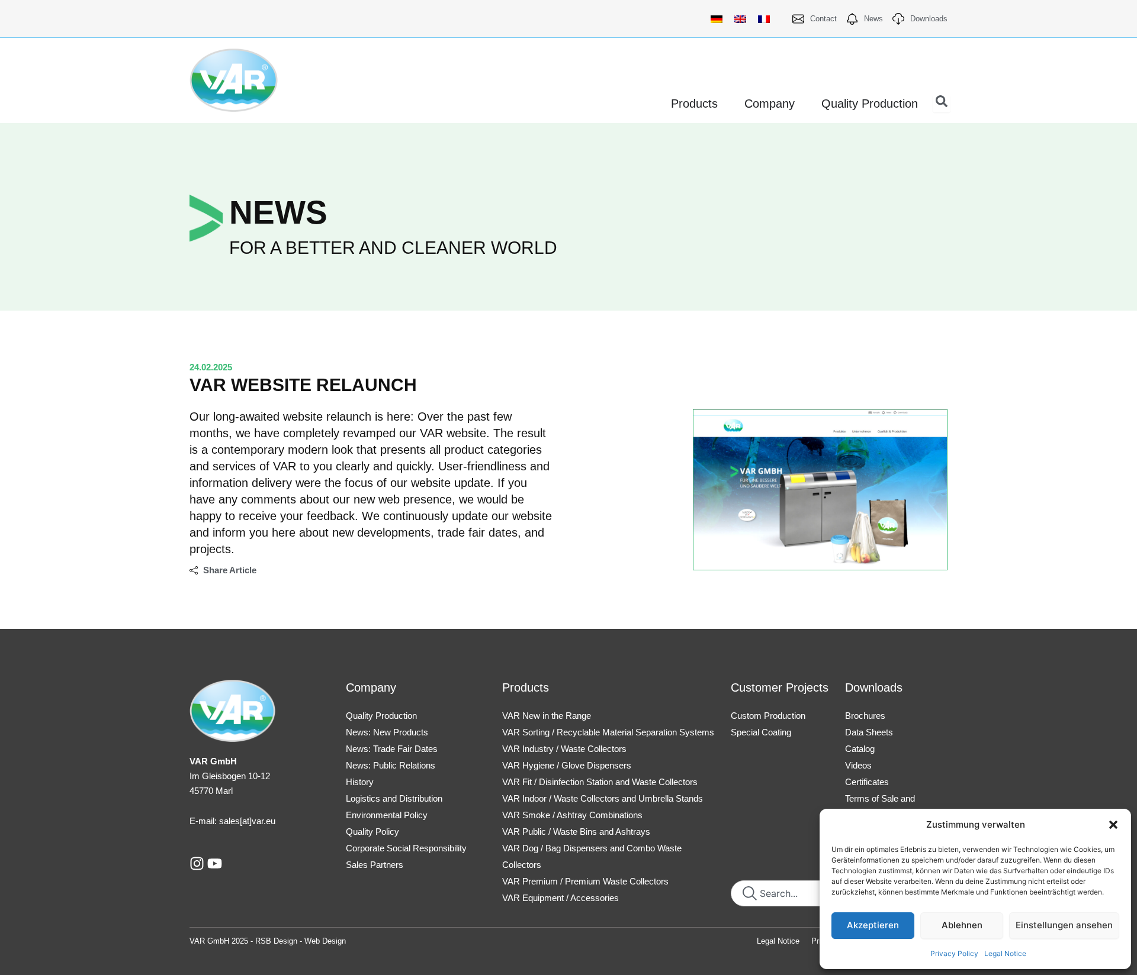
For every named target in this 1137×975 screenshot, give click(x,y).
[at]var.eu (257, 821)
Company (371, 687)
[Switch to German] (716, 19)
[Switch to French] (764, 19)
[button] (1113, 825)
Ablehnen (962, 925)
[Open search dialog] (941, 103)
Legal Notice (1005, 953)
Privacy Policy (954, 953)
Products (525, 687)
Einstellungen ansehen (1064, 925)
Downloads (873, 687)
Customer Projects (779, 687)
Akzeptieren (873, 925)
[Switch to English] (740, 19)
